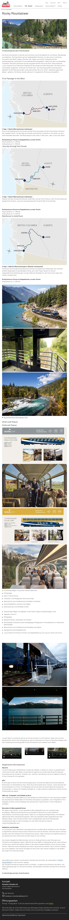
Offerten (65, 2)
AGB (58, 2)
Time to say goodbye (6, 9)
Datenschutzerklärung (9, 915)
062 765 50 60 (9, 893)
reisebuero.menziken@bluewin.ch (16, 896)
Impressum (22, 915)
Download (52, 2)
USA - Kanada (28, 6)
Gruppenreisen (39, 6)
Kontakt (60, 6)
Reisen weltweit (18, 6)
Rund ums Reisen (50, 6)
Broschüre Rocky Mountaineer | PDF (16, 417)
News (46, 2)
